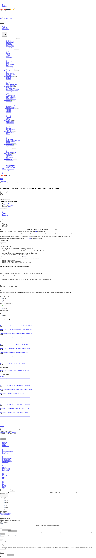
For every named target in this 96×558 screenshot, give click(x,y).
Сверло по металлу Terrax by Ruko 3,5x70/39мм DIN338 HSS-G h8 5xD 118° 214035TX (15, 412)
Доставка (4, 445)
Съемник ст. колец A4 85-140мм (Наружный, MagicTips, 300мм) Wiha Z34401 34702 (14, 340)
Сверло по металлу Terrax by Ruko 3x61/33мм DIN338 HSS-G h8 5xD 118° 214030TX (14, 400)
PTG (3, 481)
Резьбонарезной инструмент (9, 70)
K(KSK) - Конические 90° (10, 96)
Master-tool (4, 486)
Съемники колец (9, 138)
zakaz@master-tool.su (3, 13)
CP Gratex (4, 485)
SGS (3, 482)
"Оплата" (24, 256)
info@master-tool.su (11, 13)
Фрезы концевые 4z (9, 102)
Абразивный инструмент (10, 167)
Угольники (8, 55)
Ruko (3, 473)
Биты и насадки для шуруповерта (10, 38)
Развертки (8, 119)
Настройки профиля (5, 29)
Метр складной (9, 61)
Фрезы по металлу (7, 100)
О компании (4, 442)
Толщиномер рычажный (10, 69)
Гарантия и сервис (5, 4)
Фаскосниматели (7, 153)
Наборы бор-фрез (9, 87)
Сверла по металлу (7, 120)
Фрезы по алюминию (10, 104)
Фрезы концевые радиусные (11, 103)
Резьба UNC (8, 79)
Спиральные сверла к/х (10, 122)
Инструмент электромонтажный (12, 141)
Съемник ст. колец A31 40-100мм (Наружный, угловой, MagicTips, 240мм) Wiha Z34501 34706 (16, 325)
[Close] (1, 519)
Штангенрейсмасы (9, 66)
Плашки (7, 72)
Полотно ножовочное (10, 150)
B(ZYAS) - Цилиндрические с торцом (12, 89)
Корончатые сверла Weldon (11, 146)
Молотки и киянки (9, 139)
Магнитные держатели (10, 45)
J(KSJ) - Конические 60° (10, 95)
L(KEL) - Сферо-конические (11, 97)
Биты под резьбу (9, 43)
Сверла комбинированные (10, 116)
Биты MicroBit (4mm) (10, 41)
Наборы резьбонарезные (10, 74)
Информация (2, 440)
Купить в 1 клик (7, 199)
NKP (3, 483)
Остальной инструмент (8, 159)
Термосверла (8, 130)
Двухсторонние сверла (10, 123)
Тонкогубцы (8, 136)
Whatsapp (2, 514)
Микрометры (8, 52)
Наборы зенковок (9, 113)
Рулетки (7, 65)
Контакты (4, 5)
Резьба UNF (8, 80)
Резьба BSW (8, 81)
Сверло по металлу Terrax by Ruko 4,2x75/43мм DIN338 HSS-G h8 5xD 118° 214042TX (15, 404)
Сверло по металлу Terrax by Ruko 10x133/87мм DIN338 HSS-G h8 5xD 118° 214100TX (15, 397)
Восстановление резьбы (8, 76)
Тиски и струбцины (9, 166)
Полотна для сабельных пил (11, 152)
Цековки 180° (8, 114)
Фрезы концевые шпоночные (11, 107)
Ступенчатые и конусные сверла (12, 127)
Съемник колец (6, 204)
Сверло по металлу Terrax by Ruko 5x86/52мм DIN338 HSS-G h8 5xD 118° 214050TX (14, 393)
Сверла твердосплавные (10, 129)
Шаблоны (8, 62)
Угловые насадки (9, 48)
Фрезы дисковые (9, 101)
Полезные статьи (5, 450)
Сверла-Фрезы (8, 126)
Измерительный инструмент (9, 49)
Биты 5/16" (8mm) (9, 40)
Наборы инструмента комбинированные (13, 140)
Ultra (3, 484)
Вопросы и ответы (5, 449)
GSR (3, 478)
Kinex (3, 474)
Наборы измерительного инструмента (12, 68)
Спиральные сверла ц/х (10, 121)
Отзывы (3, 448)
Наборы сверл (8, 128)
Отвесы (7, 63)
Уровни (7, 56)
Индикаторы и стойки (10, 50)
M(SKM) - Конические (10, 98)
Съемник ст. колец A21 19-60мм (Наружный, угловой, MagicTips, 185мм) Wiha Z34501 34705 (16, 329)
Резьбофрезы (8, 75)
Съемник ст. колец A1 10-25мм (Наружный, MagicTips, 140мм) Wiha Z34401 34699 (14, 359)
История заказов (5, 28)
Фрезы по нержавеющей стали (11, 105)
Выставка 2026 (5, 453)
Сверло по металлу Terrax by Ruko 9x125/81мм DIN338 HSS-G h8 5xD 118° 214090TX (15, 385)
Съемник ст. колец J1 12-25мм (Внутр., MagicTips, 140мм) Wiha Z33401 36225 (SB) (14, 370)
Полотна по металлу (7, 148)
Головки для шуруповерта (10, 47)
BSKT (3, 487)
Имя (1, 529)
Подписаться (12, 491)
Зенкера (7, 118)
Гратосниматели (9, 154)
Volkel (3, 476)
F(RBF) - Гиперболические (11, 92)
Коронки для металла (10, 145)
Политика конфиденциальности (7, 451)
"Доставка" (64, 250)
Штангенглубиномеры (10, 64)
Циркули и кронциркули (10, 60)
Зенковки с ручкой (9, 155)
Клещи (7, 137)
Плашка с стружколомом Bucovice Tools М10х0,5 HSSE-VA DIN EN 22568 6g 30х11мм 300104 (16, 389)
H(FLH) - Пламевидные (10, 94)
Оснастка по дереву (9, 160)
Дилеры (3, 444)
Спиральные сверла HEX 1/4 (11, 124)
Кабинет (9, 514)
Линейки (8, 51)
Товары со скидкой (7, 37)
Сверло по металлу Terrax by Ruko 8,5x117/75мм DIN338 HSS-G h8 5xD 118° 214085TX (15, 408)
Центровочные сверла (10, 125)
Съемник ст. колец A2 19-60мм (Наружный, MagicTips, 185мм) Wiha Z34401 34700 (14, 352)
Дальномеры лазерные (10, 67)
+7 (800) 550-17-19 (28, 238)
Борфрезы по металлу (8, 86)
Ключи (7, 133)
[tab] (4, 210)
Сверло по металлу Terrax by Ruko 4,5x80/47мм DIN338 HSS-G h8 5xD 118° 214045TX (15, 419)
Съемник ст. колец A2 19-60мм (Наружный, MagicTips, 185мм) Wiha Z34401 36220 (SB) (15, 348)
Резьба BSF (8, 82)
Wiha (9, 203)
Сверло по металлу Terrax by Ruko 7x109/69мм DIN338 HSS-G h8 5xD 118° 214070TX (15, 378)
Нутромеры (8, 53)
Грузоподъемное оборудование (11, 162)
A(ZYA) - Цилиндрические (11, 88)
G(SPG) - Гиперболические (11, 93)
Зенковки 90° (8, 109)
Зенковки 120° (8, 112)
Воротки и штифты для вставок (11, 84)
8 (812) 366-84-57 (9, 18)
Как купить (4, 3)
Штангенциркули (9, 57)
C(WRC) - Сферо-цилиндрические (12, 90)
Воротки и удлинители (10, 73)
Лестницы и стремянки (10, 164)
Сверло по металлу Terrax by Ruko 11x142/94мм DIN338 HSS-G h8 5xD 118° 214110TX (15, 381)
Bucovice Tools (4, 475)
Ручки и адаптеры (9, 157)
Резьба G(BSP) (8, 78)
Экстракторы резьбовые (10, 85)
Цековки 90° (8, 115)
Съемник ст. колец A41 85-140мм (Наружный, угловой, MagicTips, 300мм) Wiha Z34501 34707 (16, 321)
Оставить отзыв (3, 242)
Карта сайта (4, 452)
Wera (3, 480)
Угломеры (8, 54)
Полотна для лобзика (10, 151)
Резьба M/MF (8, 77)
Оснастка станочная (9, 163)
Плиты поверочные (9, 58)
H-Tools (3, 477)
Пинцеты (8, 142)
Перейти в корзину (3, 554)
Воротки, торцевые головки (11, 143)
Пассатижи (8, 135)
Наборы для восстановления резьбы (12, 83)
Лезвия (7, 156)
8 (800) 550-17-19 (3, 18)
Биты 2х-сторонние (9, 39)
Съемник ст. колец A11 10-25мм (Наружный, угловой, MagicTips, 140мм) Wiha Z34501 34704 (16, 333)
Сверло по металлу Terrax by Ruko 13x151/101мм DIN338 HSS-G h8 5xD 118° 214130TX (15, 416)
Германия (11, 205)
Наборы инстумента (7, 147)
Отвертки (8, 134)
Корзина (7, 514)
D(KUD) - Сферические (10, 91)
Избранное (4, 26)
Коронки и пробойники (8, 144)
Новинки (4, 467)
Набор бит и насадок (10, 44)
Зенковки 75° (8, 111)
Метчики (8, 71)
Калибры (8, 59)
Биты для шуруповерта (10, 42)
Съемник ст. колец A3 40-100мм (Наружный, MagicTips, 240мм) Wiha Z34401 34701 (14, 344)
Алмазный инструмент (10, 161)
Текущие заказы (5, 27)
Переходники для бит (10, 46)
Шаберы (7, 158)
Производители (5, 6)
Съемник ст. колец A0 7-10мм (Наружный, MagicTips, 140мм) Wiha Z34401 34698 (14, 363)
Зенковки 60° (8, 110)
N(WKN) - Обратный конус (11, 99)
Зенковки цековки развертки (9, 108)
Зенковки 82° (8, 117)
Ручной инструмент (7, 131)
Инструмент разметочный (10, 132)
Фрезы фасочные (9, 106)
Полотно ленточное (9, 149)
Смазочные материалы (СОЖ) (11, 165)
